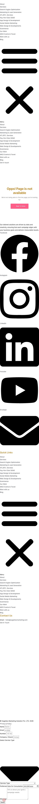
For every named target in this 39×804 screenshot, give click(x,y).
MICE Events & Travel (7, 34)
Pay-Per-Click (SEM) (7, 18)
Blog (1, 39)
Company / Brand (6, 737)
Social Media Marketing (8, 23)
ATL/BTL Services (6, 15)
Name (2, 727)
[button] (19, 82)
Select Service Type (7, 740)
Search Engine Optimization (10, 9)
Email (2, 730)
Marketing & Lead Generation (10, 12)
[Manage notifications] (4, 800)
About (2, 4)
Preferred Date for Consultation (11, 786)
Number (3, 734)
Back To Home (20, 206)
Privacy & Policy (5, 724)
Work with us (4, 37)
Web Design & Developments (10, 26)
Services (3, 7)
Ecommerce (4, 28)
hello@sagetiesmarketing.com (16, 620)
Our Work (3, 31)
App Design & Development (10, 20)
